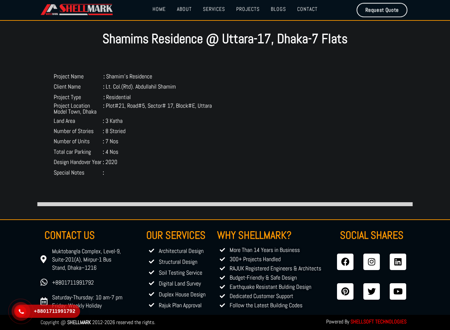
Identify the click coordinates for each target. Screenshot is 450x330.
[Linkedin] (398, 262)
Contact (307, 9)
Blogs (278, 9)
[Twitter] (371, 291)
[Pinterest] (345, 291)
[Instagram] (371, 262)
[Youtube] (398, 291)
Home (159, 9)
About (184, 9)
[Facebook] (345, 262)
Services (214, 9)
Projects (248, 9)
